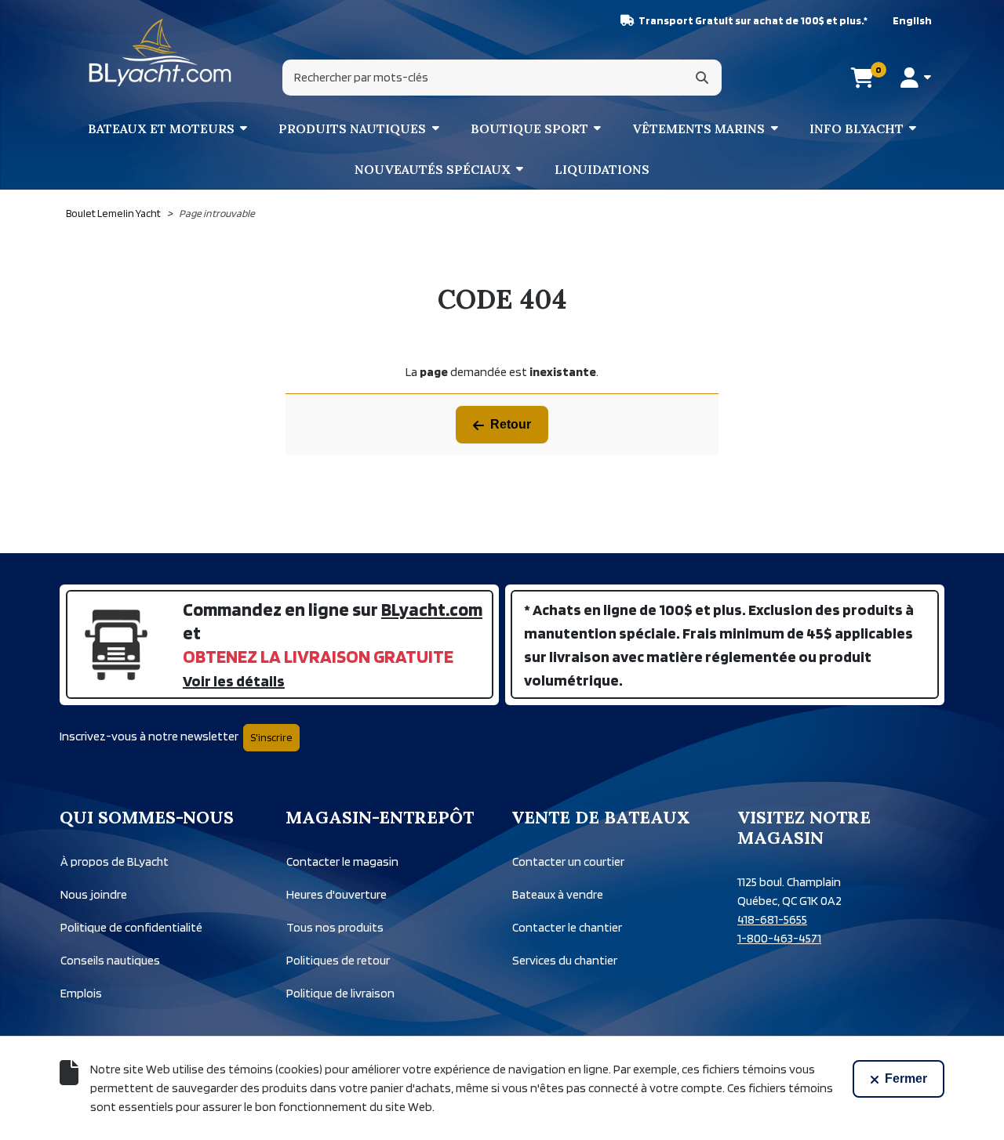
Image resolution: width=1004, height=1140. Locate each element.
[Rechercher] (702, 77)
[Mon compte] (915, 77)
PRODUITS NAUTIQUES (352, 128)
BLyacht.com (431, 609)
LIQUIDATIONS (602, 169)
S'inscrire (271, 737)
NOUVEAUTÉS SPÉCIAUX (433, 169)
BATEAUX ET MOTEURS (161, 128)
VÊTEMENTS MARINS (698, 128)
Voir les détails (234, 680)
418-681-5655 (772, 919)
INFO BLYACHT (856, 128)
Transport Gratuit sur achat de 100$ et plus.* (753, 20)
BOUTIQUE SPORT (529, 128)
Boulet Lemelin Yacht (113, 213)
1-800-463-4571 (779, 938)
